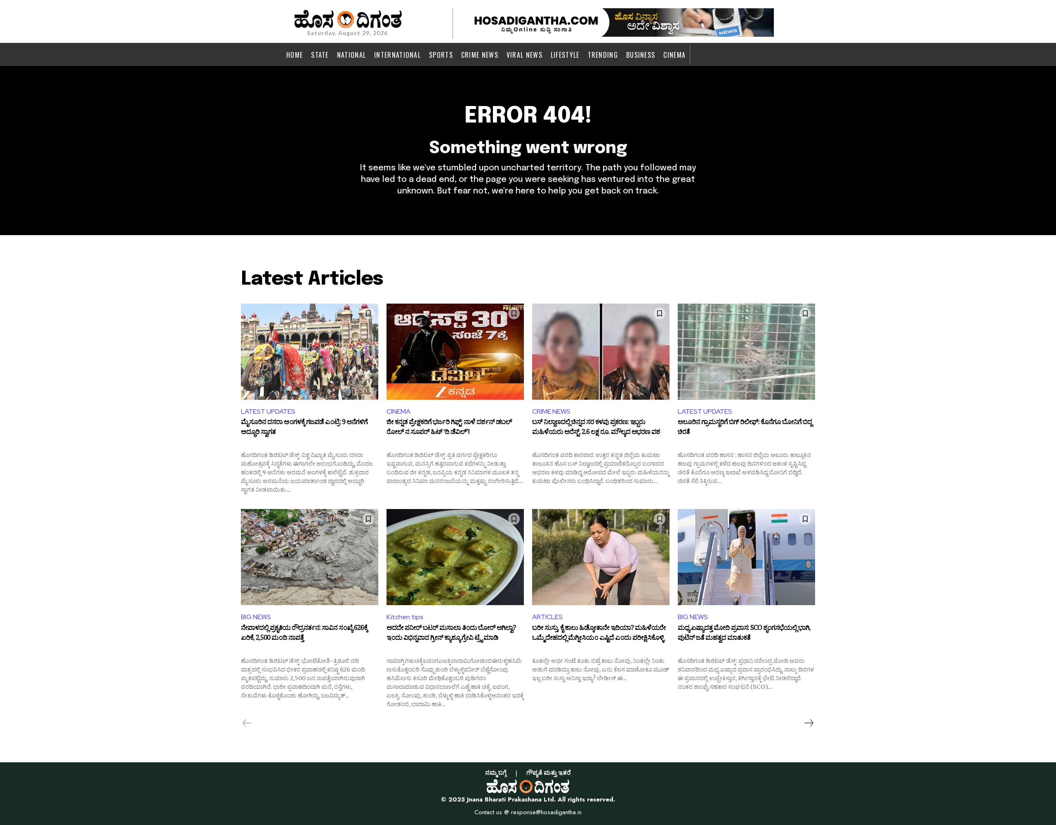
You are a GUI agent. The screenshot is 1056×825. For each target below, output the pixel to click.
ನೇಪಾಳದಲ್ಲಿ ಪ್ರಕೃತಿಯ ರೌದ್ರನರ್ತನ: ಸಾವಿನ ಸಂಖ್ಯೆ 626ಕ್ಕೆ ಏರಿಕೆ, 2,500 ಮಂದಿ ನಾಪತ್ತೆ (304, 634)
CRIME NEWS (551, 411)
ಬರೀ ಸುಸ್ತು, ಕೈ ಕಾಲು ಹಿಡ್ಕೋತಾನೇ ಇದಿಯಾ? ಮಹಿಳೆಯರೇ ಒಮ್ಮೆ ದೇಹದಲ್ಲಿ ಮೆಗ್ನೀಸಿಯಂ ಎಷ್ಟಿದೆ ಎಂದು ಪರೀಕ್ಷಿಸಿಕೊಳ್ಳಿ (599, 634)
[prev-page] (247, 723)
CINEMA (398, 411)
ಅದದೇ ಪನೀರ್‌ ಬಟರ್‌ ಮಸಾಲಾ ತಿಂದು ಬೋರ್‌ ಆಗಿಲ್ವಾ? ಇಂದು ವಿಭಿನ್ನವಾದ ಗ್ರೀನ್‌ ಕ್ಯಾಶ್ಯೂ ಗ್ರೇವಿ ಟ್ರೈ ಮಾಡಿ (451, 634)
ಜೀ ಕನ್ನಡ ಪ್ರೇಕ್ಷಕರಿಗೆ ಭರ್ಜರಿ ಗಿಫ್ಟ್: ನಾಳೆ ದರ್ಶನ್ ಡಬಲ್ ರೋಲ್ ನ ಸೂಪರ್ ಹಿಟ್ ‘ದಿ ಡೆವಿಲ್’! (449, 428)
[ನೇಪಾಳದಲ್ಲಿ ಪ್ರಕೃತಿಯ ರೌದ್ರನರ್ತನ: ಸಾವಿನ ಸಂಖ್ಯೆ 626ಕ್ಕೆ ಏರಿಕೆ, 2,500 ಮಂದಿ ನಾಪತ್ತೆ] (309, 557)
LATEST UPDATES (268, 411)
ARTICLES (547, 617)
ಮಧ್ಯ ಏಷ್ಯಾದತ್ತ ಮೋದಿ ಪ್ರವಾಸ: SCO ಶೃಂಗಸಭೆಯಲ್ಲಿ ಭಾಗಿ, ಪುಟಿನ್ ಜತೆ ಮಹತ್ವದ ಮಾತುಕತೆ (744, 634)
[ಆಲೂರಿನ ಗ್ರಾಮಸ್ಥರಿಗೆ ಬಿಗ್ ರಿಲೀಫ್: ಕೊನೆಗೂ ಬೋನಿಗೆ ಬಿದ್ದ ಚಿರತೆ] (746, 352)
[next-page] (808, 723)
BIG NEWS (256, 617)
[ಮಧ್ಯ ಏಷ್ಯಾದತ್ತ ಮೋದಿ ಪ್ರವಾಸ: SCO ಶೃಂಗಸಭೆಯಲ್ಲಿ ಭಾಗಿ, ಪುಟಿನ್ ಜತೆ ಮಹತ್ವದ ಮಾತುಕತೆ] (746, 557)
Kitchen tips (405, 617)
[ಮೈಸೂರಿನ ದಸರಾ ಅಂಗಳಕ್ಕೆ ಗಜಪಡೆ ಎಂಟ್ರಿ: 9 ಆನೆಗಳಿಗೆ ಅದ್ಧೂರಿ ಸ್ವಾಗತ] (309, 352)
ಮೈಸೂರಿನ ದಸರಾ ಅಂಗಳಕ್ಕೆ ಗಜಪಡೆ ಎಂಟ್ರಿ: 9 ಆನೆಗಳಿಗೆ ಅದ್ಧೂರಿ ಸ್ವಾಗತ (304, 428)
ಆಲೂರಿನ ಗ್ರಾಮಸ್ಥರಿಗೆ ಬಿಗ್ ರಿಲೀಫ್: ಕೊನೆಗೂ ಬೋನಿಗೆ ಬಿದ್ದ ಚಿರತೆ (745, 428)
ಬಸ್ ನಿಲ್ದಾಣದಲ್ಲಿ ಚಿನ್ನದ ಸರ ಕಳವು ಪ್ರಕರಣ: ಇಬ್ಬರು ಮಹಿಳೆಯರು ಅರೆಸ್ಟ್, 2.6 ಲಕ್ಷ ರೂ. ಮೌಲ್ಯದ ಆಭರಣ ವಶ (596, 428)
